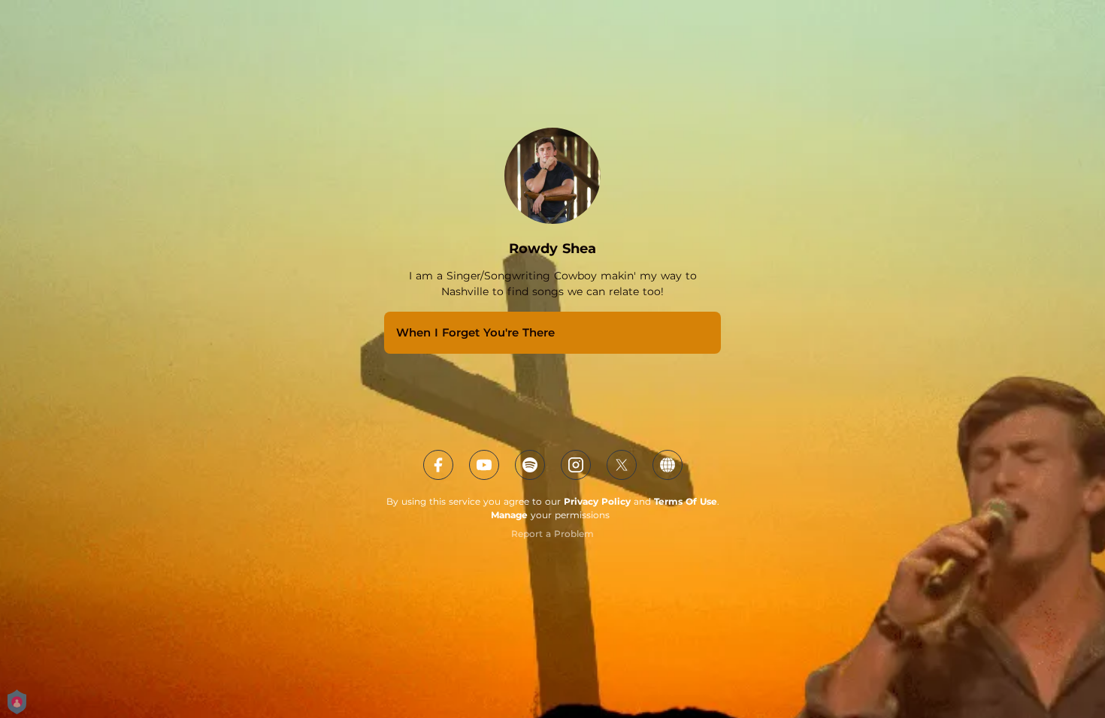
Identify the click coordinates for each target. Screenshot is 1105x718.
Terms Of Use (685, 501)
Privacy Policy (597, 501)
